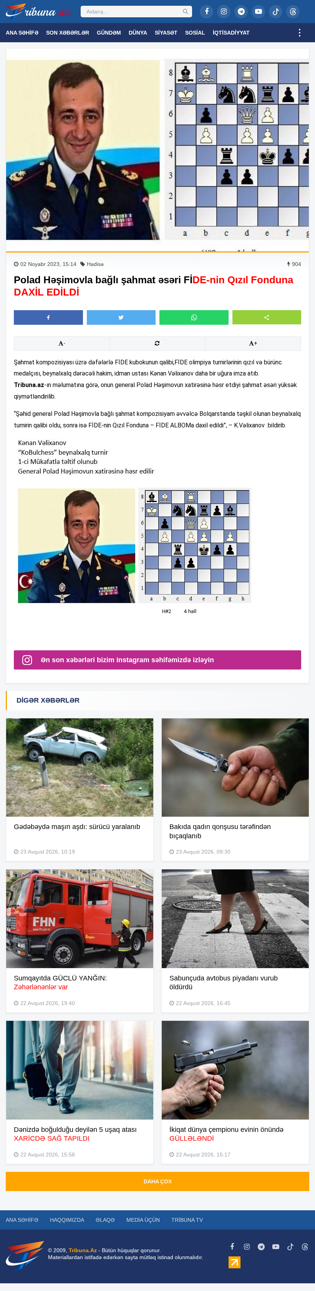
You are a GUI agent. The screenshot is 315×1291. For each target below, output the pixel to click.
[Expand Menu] (299, 32)
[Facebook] (206, 11)
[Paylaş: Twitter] (121, 317)
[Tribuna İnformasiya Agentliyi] (38, 11)
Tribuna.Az (83, 1250)
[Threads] (293, 11)
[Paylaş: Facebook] (48, 317)
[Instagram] (223, 11)
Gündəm (109, 33)
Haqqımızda (67, 1220)
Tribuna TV (187, 1220)
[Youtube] (258, 11)
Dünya (138, 33)
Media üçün (143, 1220)
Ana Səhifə (22, 33)
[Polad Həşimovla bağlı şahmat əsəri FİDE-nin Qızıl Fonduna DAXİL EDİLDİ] (157, 149)
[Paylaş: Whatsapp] (194, 317)
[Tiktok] (275, 11)
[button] (267, 317)
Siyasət (166, 33)
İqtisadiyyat (231, 33)
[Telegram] (241, 11)
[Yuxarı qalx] (293, 1269)
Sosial (195, 33)
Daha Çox (158, 1181)
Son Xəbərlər (67, 33)
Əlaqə (105, 1220)
